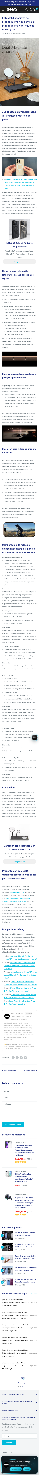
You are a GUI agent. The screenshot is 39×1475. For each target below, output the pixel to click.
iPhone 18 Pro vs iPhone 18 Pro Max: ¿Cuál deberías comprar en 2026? (25, 1280)
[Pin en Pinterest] (17, 1057)
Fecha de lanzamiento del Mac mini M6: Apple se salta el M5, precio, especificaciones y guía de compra (26, 1257)
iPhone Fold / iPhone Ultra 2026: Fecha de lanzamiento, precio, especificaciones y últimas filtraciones (25, 1245)
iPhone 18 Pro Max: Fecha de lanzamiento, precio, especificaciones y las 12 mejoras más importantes (25, 1234)
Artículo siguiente (28, 1070)
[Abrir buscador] (26, 9)
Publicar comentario (13, 1125)
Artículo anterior (10, 1070)
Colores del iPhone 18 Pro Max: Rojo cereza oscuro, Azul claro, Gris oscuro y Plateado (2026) (26, 1269)
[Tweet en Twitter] (21, 1057)
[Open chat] (34, 737)
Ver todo (34, 1294)
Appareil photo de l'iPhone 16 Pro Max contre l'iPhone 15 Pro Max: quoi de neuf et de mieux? (20, 975)
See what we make (16, 1469)
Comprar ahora (19, 262)
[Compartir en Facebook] (13, 1057)
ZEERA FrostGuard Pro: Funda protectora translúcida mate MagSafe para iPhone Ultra (24, 1177)
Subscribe (26, 1469)
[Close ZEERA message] (35, 1458)
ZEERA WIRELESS (20, 1142)
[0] (35, 9)
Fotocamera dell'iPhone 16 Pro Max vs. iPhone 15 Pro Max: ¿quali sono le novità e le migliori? (19, 965)
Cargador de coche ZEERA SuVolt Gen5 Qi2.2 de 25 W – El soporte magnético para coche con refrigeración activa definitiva (24, 1203)
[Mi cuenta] (31, 9)
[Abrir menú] (3, 10)
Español (5, 1452)
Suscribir (8, 1442)
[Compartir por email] (25, 1057)
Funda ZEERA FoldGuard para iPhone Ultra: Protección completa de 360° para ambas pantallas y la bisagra (24, 1150)
